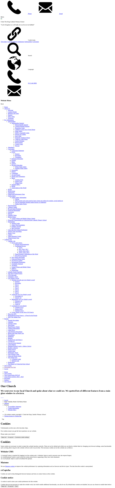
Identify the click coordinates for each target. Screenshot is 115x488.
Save (16, 486)
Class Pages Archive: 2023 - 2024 (14, 377)
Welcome (10, 110)
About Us (7, 108)
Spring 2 (6, 380)
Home (6, 107)
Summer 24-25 (19, 310)
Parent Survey (12, 349)
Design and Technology (18, 176)
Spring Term (18, 181)
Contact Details (12, 112)
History (14, 171)
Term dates (4, 41)
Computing (15, 173)
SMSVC (14, 268)
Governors (11, 212)
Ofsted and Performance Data (16, 194)
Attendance (11, 147)
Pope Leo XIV (12, 314)
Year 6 (17, 293)
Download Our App (10, 367)
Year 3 (17, 288)
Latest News (11, 330)
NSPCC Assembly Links (22, 133)
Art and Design (16, 175)
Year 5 (17, 291)
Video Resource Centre (14, 236)
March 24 (18, 302)
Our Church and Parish (18, 257)
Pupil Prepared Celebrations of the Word (26, 254)
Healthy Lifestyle (13, 348)
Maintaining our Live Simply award (22, 299)
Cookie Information (13, 408)
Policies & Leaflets (20, 134)
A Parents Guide (16, 359)
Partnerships (11, 222)
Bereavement (19, 142)
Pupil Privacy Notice (14, 327)
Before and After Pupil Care (16, 333)
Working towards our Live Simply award (23, 280)
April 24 (17, 304)
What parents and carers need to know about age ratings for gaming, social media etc (39, 201)
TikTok (17, 199)
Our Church (7, 381)
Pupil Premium (12, 205)
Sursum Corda (16, 223)
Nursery (10, 115)
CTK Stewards (12, 275)
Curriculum (35, 41)
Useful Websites (19, 141)
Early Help (18, 136)
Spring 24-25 (19, 309)
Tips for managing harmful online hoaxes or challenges (30, 202)
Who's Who (11, 116)
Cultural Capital (12, 207)
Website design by (12, 416)
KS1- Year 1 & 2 (23, 249)
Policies (15, 41)
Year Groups (8, 365)
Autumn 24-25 (19, 307)
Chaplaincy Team (13, 276)
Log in (6, 369)
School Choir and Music (15, 231)
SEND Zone (11, 191)
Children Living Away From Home (25, 129)
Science (14, 163)
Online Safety (12, 196)
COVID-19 (11, 341)
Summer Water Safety (21, 168)
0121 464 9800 (32, 83)
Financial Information (14, 210)
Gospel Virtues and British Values (21, 267)
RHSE (13, 186)
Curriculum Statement (18, 150)
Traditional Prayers (20, 246)
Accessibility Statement (14, 406)
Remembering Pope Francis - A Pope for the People (22, 315)
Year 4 (17, 289)
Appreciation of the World (19, 188)
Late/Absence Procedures (15, 331)
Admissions (20, 41)
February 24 (18, 301)
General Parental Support (22, 126)
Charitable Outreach (17, 264)
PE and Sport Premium (14, 209)
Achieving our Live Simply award (21, 294)
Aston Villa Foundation (18, 225)
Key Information (9, 120)
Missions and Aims (13, 113)
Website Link (15, 361)
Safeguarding (28, 41)
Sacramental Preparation (18, 262)
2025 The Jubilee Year (14, 317)
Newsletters (11, 335)
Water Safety (18, 131)
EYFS (13, 152)
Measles (10, 338)
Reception (18, 155)
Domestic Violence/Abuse (22, 137)
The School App (12, 357)
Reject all (3, 437)
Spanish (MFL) (16, 184)
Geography (15, 170)
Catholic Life (8, 239)
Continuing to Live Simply (19, 306)
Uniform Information (14, 328)
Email (61, 13)
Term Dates (11, 325)
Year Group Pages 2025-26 (12, 375)
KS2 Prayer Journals (21, 255)
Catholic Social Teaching (15, 272)
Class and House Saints (18, 259)
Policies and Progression (22, 244)
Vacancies (11, 118)
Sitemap (6, 403)
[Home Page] (1, 18)
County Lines (19, 144)
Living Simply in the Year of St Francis (23, 312)
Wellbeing (11, 336)
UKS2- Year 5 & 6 (24, 252)
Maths (13, 162)
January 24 (18, 298)
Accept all (10, 437)
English (14, 160)
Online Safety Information (19, 197)
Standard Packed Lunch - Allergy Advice (19, 346)
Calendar (9, 41)
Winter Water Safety (21, 167)
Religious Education (17, 158)
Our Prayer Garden (17, 260)
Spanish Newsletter (13, 320)
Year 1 (17, 285)
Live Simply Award (13, 278)
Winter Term (18, 183)
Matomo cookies (10, 466)
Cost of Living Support (14, 343)
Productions (15, 270)
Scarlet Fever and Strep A (15, 340)
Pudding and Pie (16, 226)
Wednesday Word (13, 352)
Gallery (10, 234)
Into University (16, 228)
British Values (12, 217)
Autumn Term (19, 180)
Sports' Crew (11, 233)
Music (13, 178)
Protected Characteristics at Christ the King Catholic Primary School (27, 220)
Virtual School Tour (13, 238)
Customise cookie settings (22, 437)
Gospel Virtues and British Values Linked (23, 218)
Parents (6, 319)
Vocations (14, 265)
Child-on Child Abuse (21, 139)
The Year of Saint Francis (15, 273)
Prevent (17, 146)
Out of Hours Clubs (13, 354)
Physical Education (17, 165)
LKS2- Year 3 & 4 (24, 251)
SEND (10, 189)
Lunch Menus (12, 344)
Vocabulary (18, 157)
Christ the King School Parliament (17, 230)
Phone (30, 13)
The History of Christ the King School (19, 364)
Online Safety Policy (21, 204)
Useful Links (11, 351)
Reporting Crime (20, 128)
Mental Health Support (21, 125)
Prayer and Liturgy (17, 243)
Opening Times (12, 215)
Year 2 (17, 286)
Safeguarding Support (18, 123)
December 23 (19, 296)
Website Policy (12, 410)
